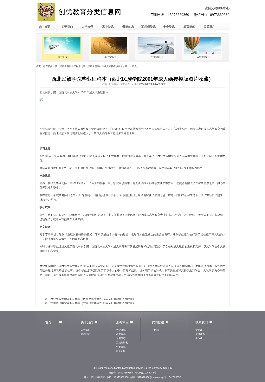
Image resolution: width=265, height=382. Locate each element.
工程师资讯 (148, 26)
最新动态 (128, 26)
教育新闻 (189, 26)
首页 (47, 26)
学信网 (155, 329)
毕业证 (198, 329)
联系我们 (210, 26)
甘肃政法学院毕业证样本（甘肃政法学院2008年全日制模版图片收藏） (92, 303)
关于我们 (67, 26)
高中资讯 (108, 26)
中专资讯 (169, 26)
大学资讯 (87, 26)
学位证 (198, 338)
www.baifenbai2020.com (152, 83)
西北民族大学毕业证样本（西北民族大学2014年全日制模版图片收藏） (92, 299)
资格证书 (200, 334)
